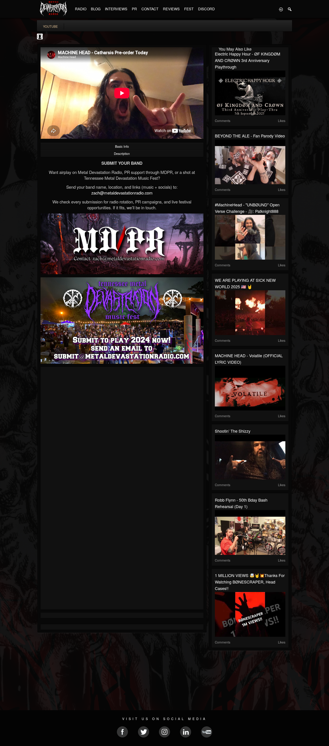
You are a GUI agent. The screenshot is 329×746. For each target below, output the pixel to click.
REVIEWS (171, 8)
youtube (50, 26)
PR (134, 8)
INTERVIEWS (116, 8)
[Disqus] (122, 430)
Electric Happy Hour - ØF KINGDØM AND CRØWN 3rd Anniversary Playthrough (247, 60)
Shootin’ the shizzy (232, 431)
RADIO (80, 8)
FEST (189, 8)
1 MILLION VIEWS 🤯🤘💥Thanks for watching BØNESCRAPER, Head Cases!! (250, 581)
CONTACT (149, 8)
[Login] (281, 9)
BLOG (95, 8)
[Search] (290, 9)
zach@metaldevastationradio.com (122, 193)
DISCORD (206, 8)
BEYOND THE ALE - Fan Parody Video (250, 136)
